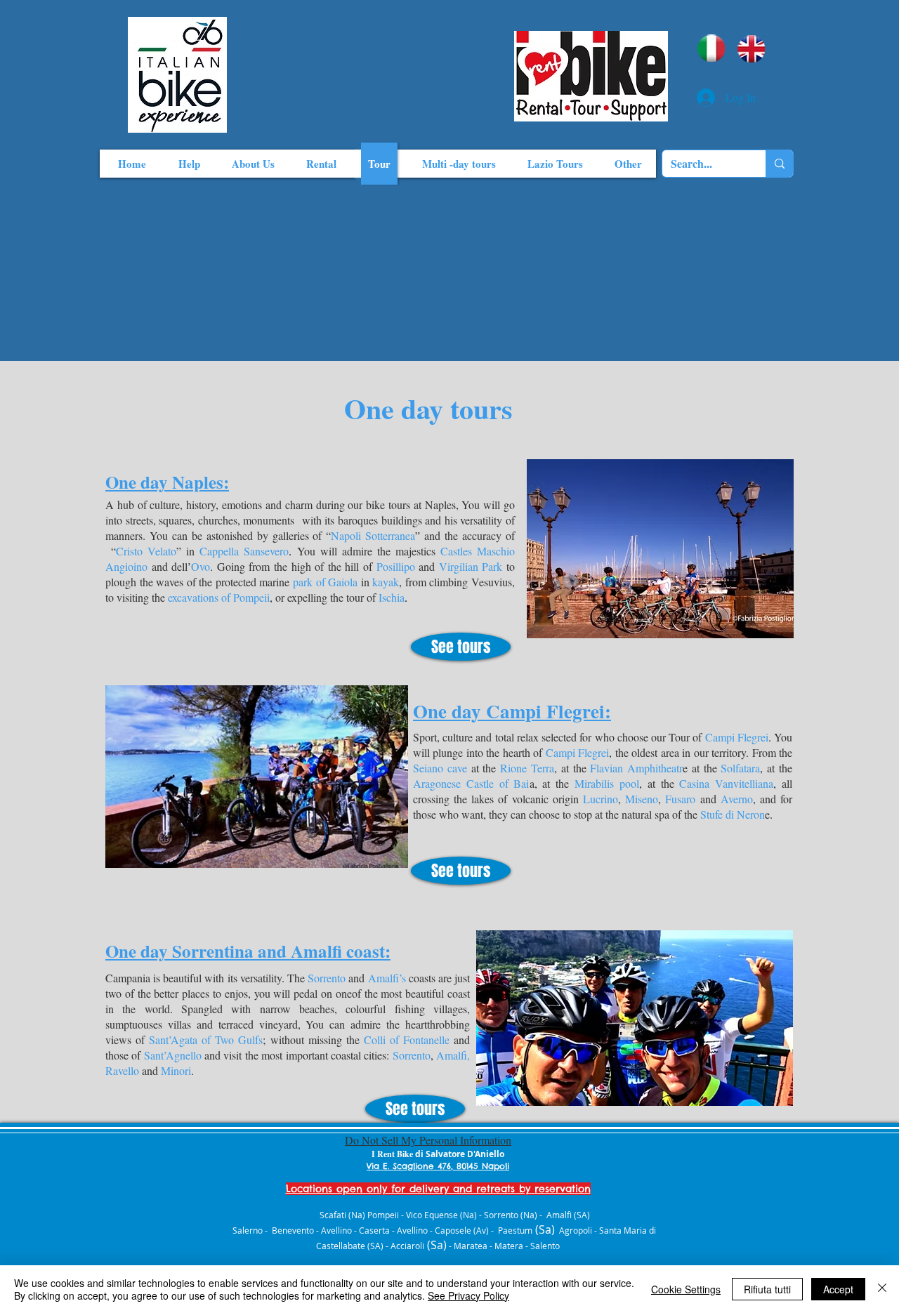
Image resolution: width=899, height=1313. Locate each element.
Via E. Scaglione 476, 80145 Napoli (438, 1166)
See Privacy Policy (468, 1295)
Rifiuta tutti (767, 1289)
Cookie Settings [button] (686, 1289)
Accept (838, 1289)
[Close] (882, 1289)
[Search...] (779, 163)
